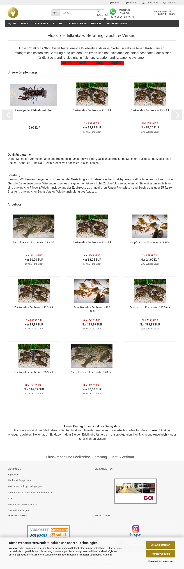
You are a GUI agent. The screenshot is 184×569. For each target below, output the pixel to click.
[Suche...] (100, 13)
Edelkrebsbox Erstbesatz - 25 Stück (149, 110)
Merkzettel (170, 2)
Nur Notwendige (160, 553)
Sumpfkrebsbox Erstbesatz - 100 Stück (92, 309)
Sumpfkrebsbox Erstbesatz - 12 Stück (150, 242)
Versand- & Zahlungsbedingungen (25, 486)
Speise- (12, 162)
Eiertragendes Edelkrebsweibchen (33, 110)
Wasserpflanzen (117, 23)
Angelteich (160, 434)
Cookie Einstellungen (18, 510)
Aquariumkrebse (18, 23)
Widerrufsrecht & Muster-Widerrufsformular (30, 492)
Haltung (116, 2)
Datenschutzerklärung (100, 554)
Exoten (57, 23)
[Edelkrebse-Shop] (27, 12)
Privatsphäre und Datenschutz (23, 504)
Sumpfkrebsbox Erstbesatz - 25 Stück (34, 242)
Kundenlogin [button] (151, 2)
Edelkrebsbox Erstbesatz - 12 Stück (91, 110)
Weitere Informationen (160, 561)
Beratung (132, 2)
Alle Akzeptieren (160, 544)
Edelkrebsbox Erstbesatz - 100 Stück (150, 307)
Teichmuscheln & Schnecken (84, 23)
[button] (7, 115)
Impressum (13, 474)
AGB (10, 498)
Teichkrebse (40, 23)
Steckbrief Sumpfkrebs (19, 480)
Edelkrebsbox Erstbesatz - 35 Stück (33, 372)
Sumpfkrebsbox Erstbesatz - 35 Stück (92, 372)
